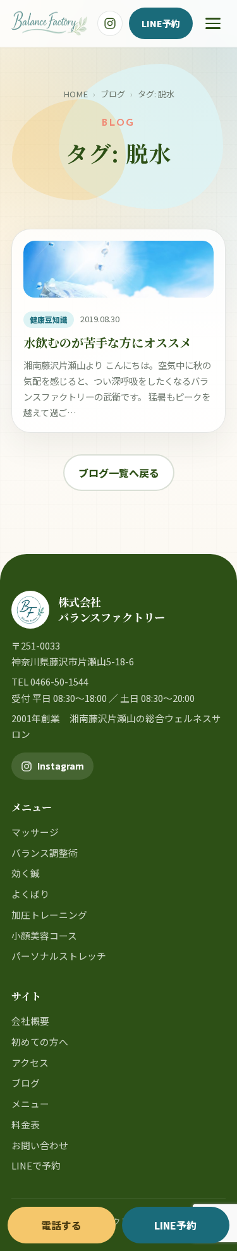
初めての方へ (39, 1041)
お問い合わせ (39, 1145)
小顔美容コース (44, 935)
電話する (61, 1225)
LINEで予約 (36, 1165)
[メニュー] (213, 23)
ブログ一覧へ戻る (118, 472)
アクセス (30, 1062)
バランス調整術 (44, 852)
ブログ (112, 94)
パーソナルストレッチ (58, 955)
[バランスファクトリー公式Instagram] (110, 23)
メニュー (30, 1103)
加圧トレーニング (49, 914)
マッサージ (35, 831)
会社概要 (30, 1020)
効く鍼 (25, 872)
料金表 (25, 1124)
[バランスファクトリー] (49, 23)
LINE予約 (161, 23)
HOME (75, 94)
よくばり (30, 893)
